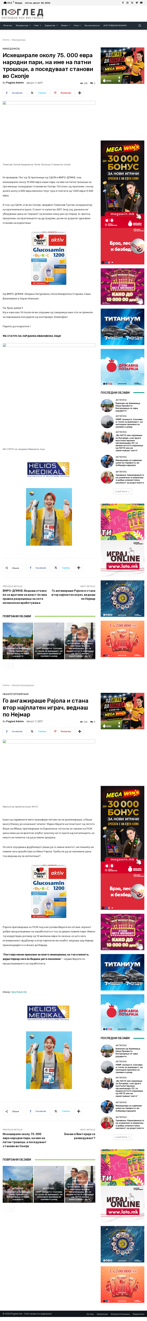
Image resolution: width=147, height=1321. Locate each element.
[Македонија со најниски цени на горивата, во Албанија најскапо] (107, 461)
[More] (80, 93)
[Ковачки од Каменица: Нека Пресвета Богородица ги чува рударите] (18, 641)
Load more (121, 491)
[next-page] (11, 665)
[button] (140, 25)
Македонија (18, 39)
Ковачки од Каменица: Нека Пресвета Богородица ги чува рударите (18, 652)
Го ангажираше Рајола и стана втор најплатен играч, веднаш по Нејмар (73, 595)
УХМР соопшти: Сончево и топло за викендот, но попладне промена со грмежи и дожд (49, 652)
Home (6, 39)
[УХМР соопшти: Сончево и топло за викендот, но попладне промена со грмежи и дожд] (49, 641)
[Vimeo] (136, 3)
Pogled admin (15, 82)
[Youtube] (141, 3)
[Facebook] (123, 3)
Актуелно (17, 645)
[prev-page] (5, 665)
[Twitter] (132, 3)
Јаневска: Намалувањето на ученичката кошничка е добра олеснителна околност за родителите (130, 479)
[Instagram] (127, 3)
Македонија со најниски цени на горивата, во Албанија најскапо (129, 463)
